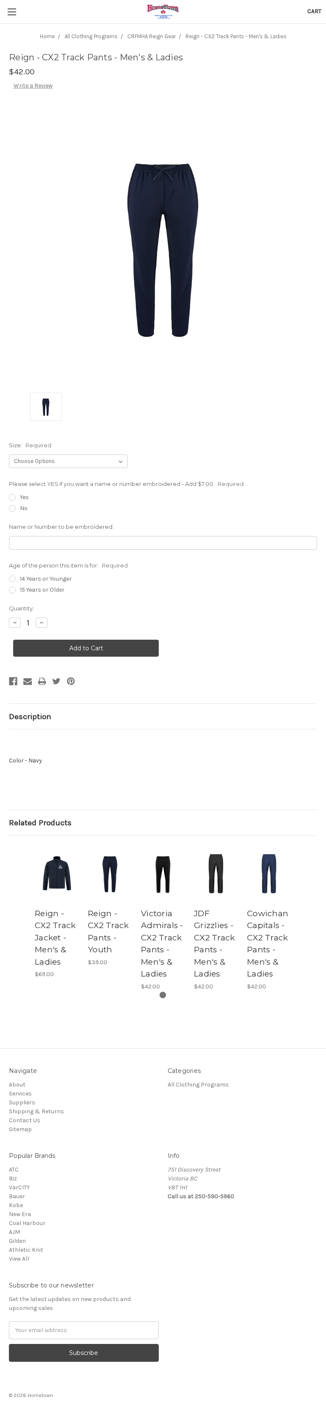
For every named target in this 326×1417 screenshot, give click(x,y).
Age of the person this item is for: (68, 565)
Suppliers (22, 1102)
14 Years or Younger (46, 578)
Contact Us (24, 1120)
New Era (20, 1214)
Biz (13, 1178)
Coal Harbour (27, 1223)
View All (19, 1258)
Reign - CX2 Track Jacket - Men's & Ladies (55, 938)
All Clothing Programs (198, 1084)
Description (30, 716)
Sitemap (20, 1129)
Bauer (17, 1196)
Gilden (17, 1241)
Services (20, 1093)
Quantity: (21, 608)
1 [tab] (163, 995)
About (17, 1084)
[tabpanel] (57, 912)
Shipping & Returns (36, 1111)
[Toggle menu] (11, 11)
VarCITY (19, 1187)
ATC (14, 1169)
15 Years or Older (42, 589)
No (24, 508)
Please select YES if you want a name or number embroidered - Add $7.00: (126, 483)
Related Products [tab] (40, 822)
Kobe (16, 1205)
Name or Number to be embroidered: (61, 526)
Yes (24, 497)
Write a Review (33, 85)
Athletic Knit (26, 1249)
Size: (30, 445)
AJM (14, 1232)
